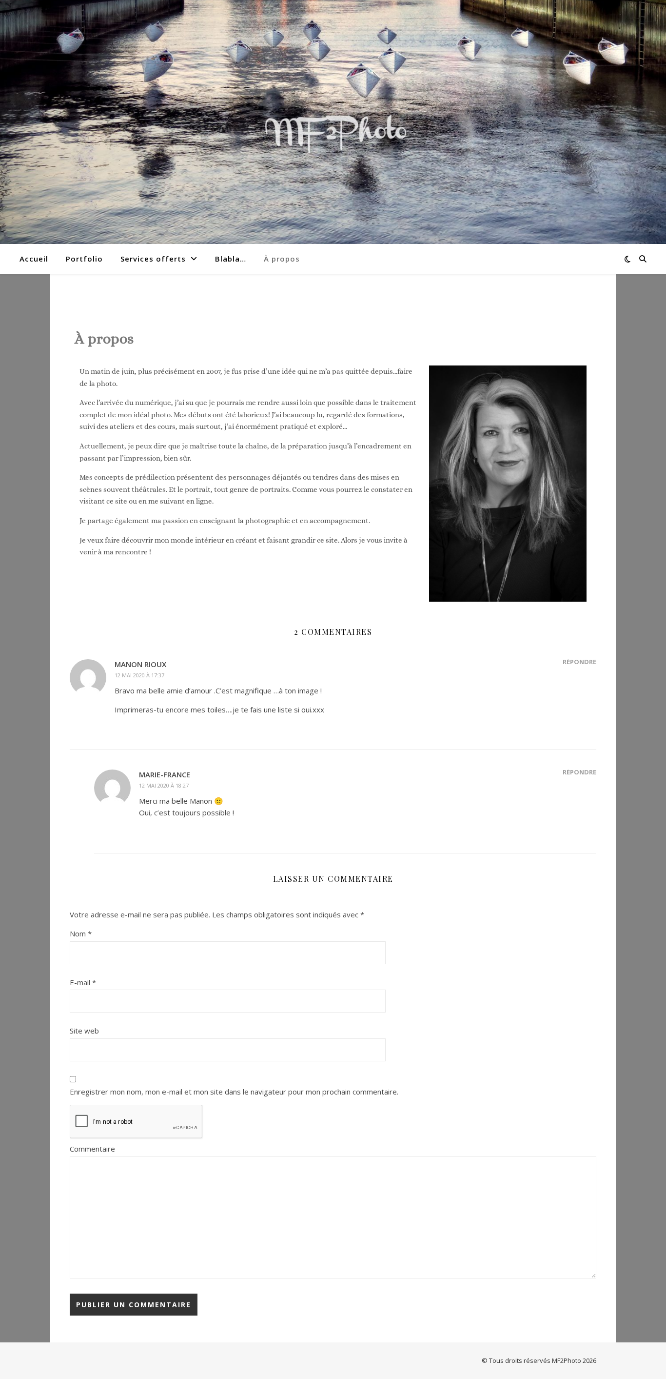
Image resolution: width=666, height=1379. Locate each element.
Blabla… (230, 259)
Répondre (579, 661)
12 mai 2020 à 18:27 (164, 785)
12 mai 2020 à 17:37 (139, 675)
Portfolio (84, 259)
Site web (84, 1030)
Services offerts (153, 259)
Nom (81, 933)
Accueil (34, 259)
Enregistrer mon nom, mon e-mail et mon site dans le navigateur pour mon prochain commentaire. (234, 1091)
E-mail (83, 982)
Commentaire (92, 1149)
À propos (282, 259)
